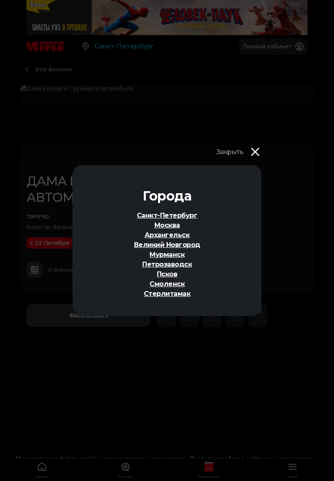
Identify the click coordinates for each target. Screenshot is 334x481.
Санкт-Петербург (167, 215)
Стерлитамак (167, 294)
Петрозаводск (167, 264)
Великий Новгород (167, 245)
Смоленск (167, 284)
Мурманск (167, 254)
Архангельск (167, 235)
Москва (167, 225)
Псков (167, 274)
